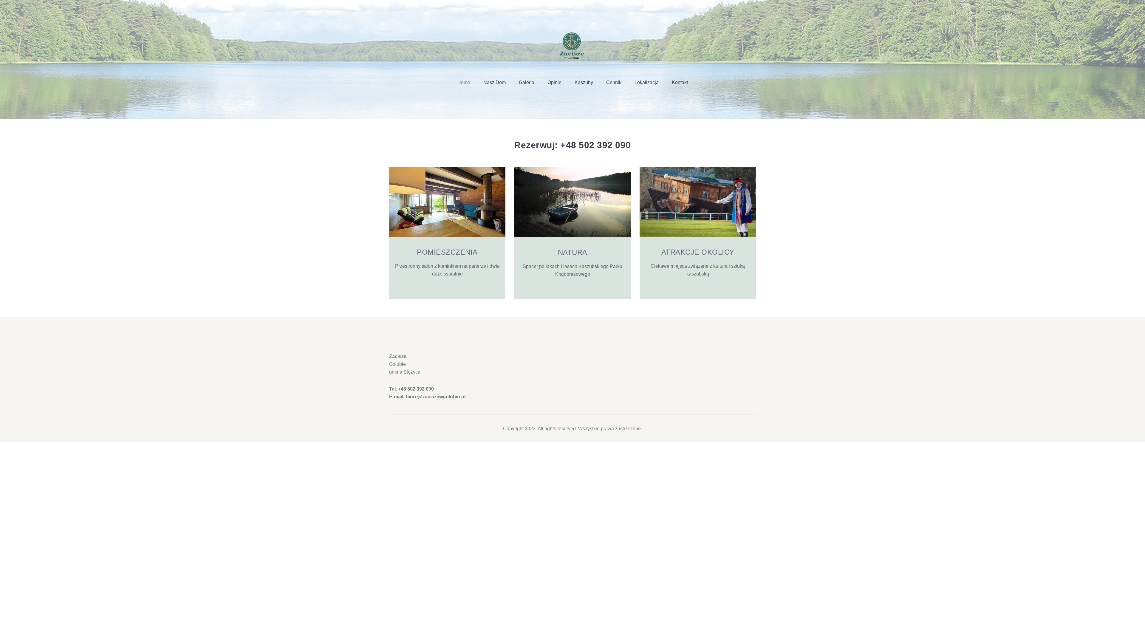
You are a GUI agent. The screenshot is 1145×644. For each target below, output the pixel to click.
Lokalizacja (647, 82)
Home (463, 82)
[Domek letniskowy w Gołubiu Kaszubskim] (572, 43)
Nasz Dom (494, 82)
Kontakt (680, 82)
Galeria (526, 82)
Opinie (554, 82)
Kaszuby (584, 82)
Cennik (613, 82)
